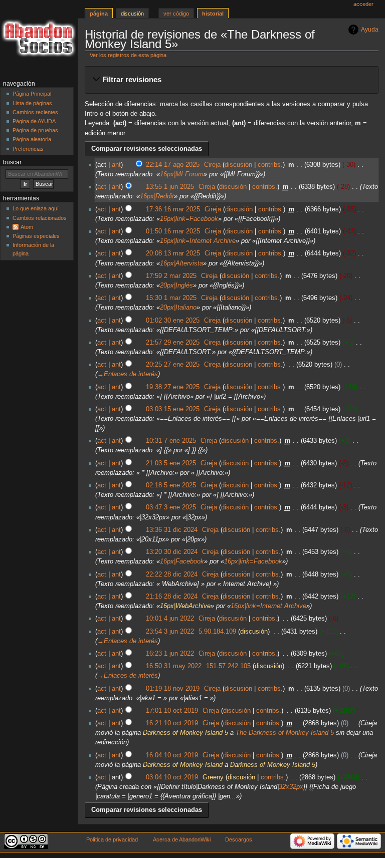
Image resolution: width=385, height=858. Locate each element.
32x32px (291, 786)
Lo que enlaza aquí (36, 208)
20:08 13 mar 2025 (173, 253)
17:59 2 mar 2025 (171, 275)
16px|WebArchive (185, 606)
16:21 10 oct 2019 (172, 723)
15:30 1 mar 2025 (171, 298)
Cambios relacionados (40, 218)
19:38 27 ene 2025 (173, 387)
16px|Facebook (182, 561)
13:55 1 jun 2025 (170, 186)
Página (99, 14)
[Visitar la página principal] (39, 39)
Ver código (176, 14)
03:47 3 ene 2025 (171, 507)
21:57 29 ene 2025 (173, 342)
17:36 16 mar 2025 (173, 209)
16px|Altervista (181, 263)
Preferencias (28, 149)
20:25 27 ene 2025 (173, 364)
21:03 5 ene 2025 (171, 463)
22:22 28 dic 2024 (172, 574)
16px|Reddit (157, 196)
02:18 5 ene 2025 (171, 485)
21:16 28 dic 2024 (172, 596)
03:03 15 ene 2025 (173, 409)
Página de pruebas (35, 130)
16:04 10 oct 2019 (172, 755)
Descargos (238, 839)
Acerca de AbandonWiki (182, 839)
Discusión (132, 14)
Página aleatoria (32, 139)
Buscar (12, 162)
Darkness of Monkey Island (183, 764)
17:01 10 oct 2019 (172, 710)
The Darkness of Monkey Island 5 (285, 732)
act (101, 186)
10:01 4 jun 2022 (170, 618)
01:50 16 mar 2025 (173, 231)
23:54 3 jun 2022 (170, 631)
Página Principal (32, 94)
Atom (27, 227)
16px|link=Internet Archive (198, 240)
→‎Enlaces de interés (127, 374)
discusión (238, 164)
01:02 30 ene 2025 (173, 320)
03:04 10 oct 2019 (172, 777)
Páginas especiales (36, 236)
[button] (231, 79)
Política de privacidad (112, 839)
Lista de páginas (32, 103)
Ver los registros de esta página (128, 55)
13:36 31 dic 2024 (172, 529)
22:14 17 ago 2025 (173, 164)
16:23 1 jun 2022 (170, 653)
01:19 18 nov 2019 (173, 688)
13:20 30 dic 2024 (172, 551)
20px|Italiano (178, 307)
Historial (213, 14)
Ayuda (369, 29)
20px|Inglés (176, 285)
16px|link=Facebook (189, 218)
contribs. (270, 164)
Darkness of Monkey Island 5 (185, 732)
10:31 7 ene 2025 (171, 440)
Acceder (363, 4)
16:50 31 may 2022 (174, 666)
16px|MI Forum (182, 174)
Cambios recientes (35, 112)
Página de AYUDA (34, 121)
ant (116, 164)
